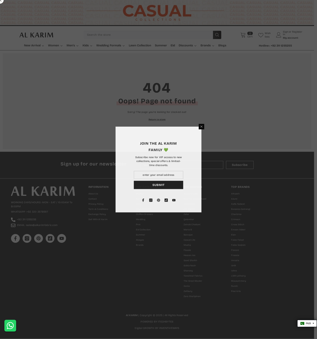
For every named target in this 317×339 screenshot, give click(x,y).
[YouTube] (212, 200)
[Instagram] (189, 200)
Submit (197, 185)
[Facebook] (181, 200)
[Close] (240, 126)
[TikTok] (204, 200)
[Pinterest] (197, 200)
